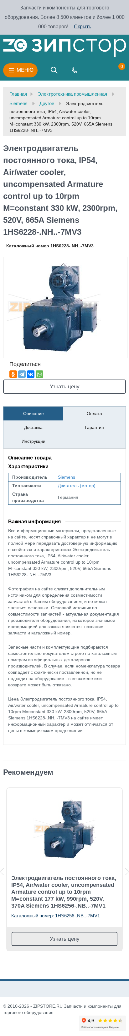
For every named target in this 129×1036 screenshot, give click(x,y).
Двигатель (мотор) (76, 485)
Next (127, 871)
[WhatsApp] (39, 374)
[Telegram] (22, 374)
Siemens (66, 477)
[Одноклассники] (13, 374)
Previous (2, 871)
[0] (115, 70)
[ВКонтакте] (30, 374)
